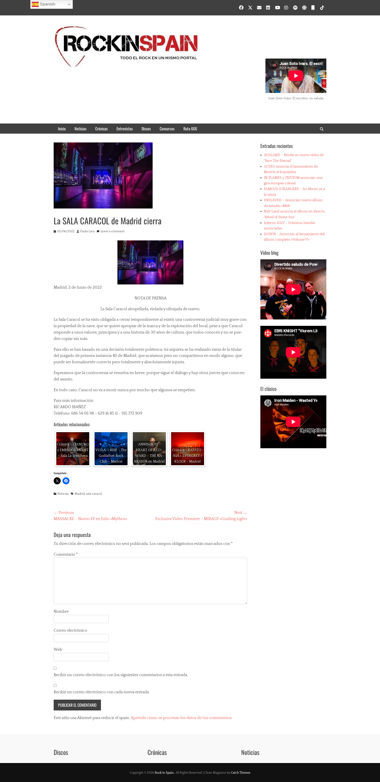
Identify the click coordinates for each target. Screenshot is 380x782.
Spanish (47, 4)
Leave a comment (112, 231)
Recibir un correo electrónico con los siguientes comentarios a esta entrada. (121, 675)
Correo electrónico (70, 630)
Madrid (80, 494)
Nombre (61, 611)
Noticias (80, 128)
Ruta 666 (190, 128)
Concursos (167, 128)
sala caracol (94, 494)
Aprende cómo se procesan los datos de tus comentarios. (181, 718)
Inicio (62, 128)
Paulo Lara (87, 231)
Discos (146, 128)
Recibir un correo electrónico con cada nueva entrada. (102, 692)
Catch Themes (240, 773)
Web (58, 649)
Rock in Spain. (164, 773)
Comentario (66, 554)
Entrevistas (125, 128)
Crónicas (101, 128)
